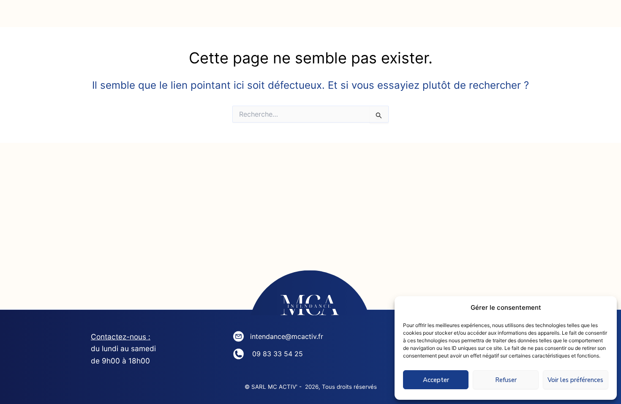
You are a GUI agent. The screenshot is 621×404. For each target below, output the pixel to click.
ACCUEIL (77, 17)
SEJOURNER (360, 17)
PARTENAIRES (535, 17)
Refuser (506, 380)
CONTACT (446, 17)
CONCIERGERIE (264, 17)
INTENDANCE (164, 17)
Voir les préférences (575, 380)
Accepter (436, 380)
